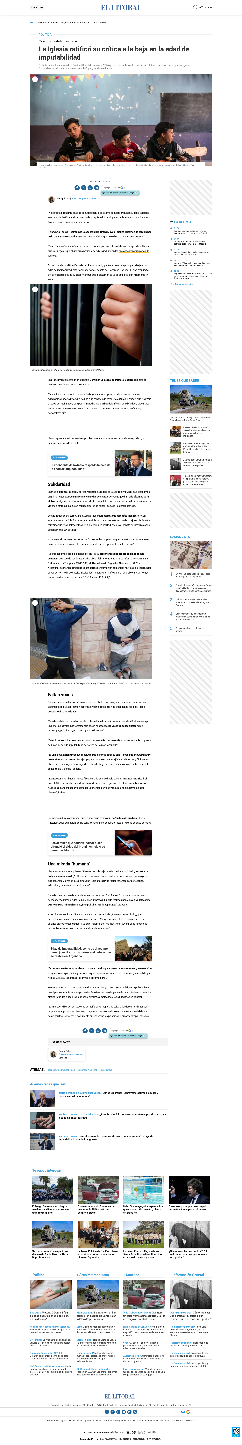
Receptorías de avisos (91, 1420)
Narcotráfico (106, 1070)
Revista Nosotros (73, 1405)
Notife (173, 1405)
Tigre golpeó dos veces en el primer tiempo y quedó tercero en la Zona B (191, 230)
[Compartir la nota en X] (83, 187)
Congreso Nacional (87, 1070)
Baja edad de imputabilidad (61, 1070)
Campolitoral (57, 1405)
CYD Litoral (102, 1405)
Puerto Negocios (161, 1405)
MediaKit (190, 1420)
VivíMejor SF (145, 1405)
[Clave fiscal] (236, 1436)
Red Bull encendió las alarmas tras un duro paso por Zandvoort (191, 252)
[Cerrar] (136, 192)
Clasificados (89, 1405)
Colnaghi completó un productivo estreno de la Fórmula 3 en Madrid (190, 241)
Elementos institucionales (145, 1420)
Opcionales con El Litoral (172, 1420)
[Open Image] (35, 79)
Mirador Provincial (129, 1405)
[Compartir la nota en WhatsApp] (90, 187)
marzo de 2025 (59, 217)
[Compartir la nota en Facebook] (77, 187)
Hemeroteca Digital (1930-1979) (63, 1420)
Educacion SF (184, 1405)
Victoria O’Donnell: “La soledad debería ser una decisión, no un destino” (192, 263)
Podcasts (113, 1405)
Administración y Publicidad (117, 1420)
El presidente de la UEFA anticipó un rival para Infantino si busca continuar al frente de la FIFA (193, 274)
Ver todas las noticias (182, 284)
